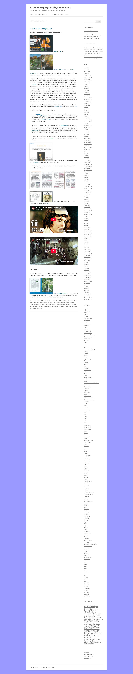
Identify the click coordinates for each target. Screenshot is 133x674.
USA (85, 579)
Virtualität (86, 583)
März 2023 (86, 114)
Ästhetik (58, 300)
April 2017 (86, 246)
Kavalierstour (64, 125)
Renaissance (87, 536)
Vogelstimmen (87, 586)
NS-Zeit (86, 503)
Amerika (86, 329)
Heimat (86, 488)
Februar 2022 (87, 138)
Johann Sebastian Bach (92, 624)
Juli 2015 (86, 285)
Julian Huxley (53, 306)
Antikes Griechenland (89, 335)
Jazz (85, 423)
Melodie (86, 475)
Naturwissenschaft (60, 302)
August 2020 (87, 172)
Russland (86, 542)
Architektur (86, 340)
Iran (85, 412)
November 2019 (88, 188)
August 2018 (87, 216)
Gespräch (86, 388)
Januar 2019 (87, 207)
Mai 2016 (86, 266)
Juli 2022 (86, 129)
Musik (45, 302)
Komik (85, 444)
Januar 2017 (87, 251)
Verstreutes (88, 323)
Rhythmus (86, 538)
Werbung (86, 592)
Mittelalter (86, 477)
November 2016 (88, 255)
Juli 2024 (86, 84)
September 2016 (88, 259)
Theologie (86, 572)
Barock (62, 300)
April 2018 (86, 223)
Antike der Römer (88, 333)
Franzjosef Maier (88, 618)
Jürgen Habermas (95, 625)
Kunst (86, 453)
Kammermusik (87, 429)
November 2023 (88, 99)
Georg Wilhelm (44, 116)
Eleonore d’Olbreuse (46, 119)
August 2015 (87, 283)
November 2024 (88, 77)
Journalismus (87, 425)
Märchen (86, 470)
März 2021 (86, 159)
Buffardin (36, 162)
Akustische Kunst (88, 318)
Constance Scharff (89, 614)
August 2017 (87, 238)
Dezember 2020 (88, 164)
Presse (86, 529)
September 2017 (88, 236)
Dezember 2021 (88, 142)
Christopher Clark (44, 304)
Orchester (86, 509)
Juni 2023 (86, 109)
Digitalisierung (87, 359)
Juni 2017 (86, 242)
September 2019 (88, 192)
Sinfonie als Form (88, 546)
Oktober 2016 (87, 257)
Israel (85, 418)
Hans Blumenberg (90, 619)
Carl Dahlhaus (88, 611)
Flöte (85, 372)
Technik (86, 568)
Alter (85, 327)
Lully (58, 306)
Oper (85, 507)
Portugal (86, 527)
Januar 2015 (87, 296)
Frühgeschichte (87, 377)
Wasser (86, 590)
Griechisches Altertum (89, 398)
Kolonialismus (87, 442)
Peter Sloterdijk (88, 630)
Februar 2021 (87, 160)
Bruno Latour (88, 608)
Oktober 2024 (87, 79)
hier (72, 69)
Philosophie (87, 516)
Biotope (34, 84)
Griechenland (87, 396)
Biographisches (89, 492)
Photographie (87, 520)
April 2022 (86, 134)
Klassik (86, 433)
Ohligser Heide (88, 629)
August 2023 (87, 105)
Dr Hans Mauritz (95, 615)
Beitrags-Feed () (88, 654)
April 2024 (86, 90)
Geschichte (71, 300)
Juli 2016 (86, 262)
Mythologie (49, 302)
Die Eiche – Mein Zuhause (59, 69)
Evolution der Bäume (37, 306)
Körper (85, 448)
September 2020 (88, 170)
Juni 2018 (86, 220)
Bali (85, 344)
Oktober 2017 (87, 234)
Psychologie (87, 531)
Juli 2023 (86, 107)
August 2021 (87, 149)
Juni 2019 (86, 197)
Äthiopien (87, 310)
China (85, 357)
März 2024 (86, 92)
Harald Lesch (100, 619)
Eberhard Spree (58, 106)
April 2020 (86, 179)
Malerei (86, 468)
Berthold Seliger (91, 606)
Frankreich (86, 373)
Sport (86, 316)
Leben (37, 302)
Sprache (86, 553)
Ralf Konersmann (88, 631)
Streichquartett (87, 557)
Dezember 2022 (88, 120)
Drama (85, 360)
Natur (54, 302)
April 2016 (86, 268)
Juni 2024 (86, 86)
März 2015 (86, 292)
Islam (85, 416)
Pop (85, 525)
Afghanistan (87, 309)
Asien (85, 342)
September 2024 (88, 81)
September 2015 (88, 281)
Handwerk (86, 401)
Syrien (85, 564)
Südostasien (87, 561)
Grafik (85, 394)
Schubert (98, 639)
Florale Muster (87, 370)
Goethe (100, 618)
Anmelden (86, 652)
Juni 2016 (86, 264)
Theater (72, 302)
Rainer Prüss (96, 630)
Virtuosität (86, 585)
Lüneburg (38, 114)
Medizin (86, 473)
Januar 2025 (87, 73)
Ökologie (86, 505)
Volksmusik (87, 588)
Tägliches (87, 322)
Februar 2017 (87, 249)
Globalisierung (87, 392)
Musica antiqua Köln (68, 306)
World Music (87, 596)
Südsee (86, 562)
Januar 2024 (87, 96)
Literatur (41, 302)
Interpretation (87, 410)
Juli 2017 (86, 240)
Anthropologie (87, 331)
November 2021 (88, 144)
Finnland (86, 368)
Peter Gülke (96, 629)
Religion (86, 535)
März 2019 (86, 203)
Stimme (86, 555)
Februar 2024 (87, 94)
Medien (86, 472)
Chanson (86, 355)
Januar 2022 (87, 140)
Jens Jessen (87, 622)
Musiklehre (86, 483)
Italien (85, 420)
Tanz (85, 566)
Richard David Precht (91, 636)
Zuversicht (86, 33)
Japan (85, 422)
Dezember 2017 (88, 231)
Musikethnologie (88, 481)
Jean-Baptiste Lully (36, 130)
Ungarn (86, 577)
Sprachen (87, 459)
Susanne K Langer (91, 641)
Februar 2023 (87, 116)
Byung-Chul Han (91, 610)
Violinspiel (98, 642)
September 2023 (88, 103)
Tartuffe (34, 308)
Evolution (86, 364)
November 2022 (88, 121)
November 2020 (88, 166)
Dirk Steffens (87, 615)
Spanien (86, 549)
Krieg (85, 449)
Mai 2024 (86, 88)
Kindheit (86, 431)
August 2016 (87, 260)
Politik (85, 523)
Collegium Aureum (90, 613)
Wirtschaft (86, 594)
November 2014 (88, 299)
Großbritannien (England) (90, 399)
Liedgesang (87, 461)
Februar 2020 (87, 183)
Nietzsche (96, 627)
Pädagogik (86, 512)
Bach (90, 605)
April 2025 (86, 68)
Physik (85, 522)
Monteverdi (93, 626)
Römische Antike (88, 540)
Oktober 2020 (87, 168)
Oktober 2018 (87, 212)
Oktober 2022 (87, 123)
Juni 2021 (86, 153)
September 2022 (88, 125)
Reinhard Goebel (93, 633)
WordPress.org (87, 658)
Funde (85, 379)
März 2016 (86, 270)
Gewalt (86, 390)
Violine (85, 581)
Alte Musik (53, 300)
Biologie (66, 300)
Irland (85, 414)
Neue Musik (87, 499)
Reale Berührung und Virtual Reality (60, 14)
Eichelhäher (68, 304)
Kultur (34, 302)
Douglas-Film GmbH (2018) (59, 293)
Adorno (86, 605)
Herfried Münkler (88, 620)
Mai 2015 (86, 288)
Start (31, 14)
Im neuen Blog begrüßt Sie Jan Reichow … (50, 7)
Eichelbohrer (33, 73)
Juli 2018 (86, 218)
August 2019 (87, 194)
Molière (61, 306)
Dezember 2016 (88, 253)
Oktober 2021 (87, 146)
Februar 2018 (87, 227)
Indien (85, 405)
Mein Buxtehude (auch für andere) (92, 36)
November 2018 (88, 210)
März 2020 (86, 181)
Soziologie (86, 548)
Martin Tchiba (87, 626)
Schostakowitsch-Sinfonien (90, 544)
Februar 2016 (87, 272)
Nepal (85, 498)
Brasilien (86, 353)
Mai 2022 (86, 133)
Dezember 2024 (88, 75)
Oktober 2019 (87, 190)
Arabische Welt (87, 336)
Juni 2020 (86, 175)
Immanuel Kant (88, 621)
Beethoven (94, 605)
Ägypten (86, 314)
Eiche (58, 304)
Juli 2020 (86, 173)
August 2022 (87, 127)
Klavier (85, 435)
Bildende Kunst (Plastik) (89, 349)
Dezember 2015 (88, 275)
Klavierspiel (87, 436)
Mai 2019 (86, 199)
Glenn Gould (95, 617)
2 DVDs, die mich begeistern (41, 28)
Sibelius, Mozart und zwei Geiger (92, 38)
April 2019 (86, 201)
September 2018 (88, 214)
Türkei (85, 575)
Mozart (86, 479)
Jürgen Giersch (87, 427)
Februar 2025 (87, 71)
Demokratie (96, 614)
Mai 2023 (86, 110)
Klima (85, 438)
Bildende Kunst (87, 348)
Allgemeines (87, 320)
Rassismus (96, 631)
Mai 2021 (86, 155)
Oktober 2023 (87, 101)
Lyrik (85, 466)
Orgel (85, 511)
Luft (85, 464)
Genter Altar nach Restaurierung (91, 383)
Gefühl (85, 381)
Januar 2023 (87, 118)
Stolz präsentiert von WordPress (47, 667)
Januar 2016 (87, 273)
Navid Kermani (89, 627)
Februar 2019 (87, 205)
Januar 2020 (87, 184)
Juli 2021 (86, 151)
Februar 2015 (87, 294)
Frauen (86, 375)
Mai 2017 (86, 244)
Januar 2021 (87, 162)
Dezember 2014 (88, 297)
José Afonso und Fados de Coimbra (92, 34)
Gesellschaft (87, 386)
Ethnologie (86, 362)
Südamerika (87, 559)
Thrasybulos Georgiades (90, 642)
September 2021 (88, 147)
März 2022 (86, 136)
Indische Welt (87, 407)
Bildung (86, 351)
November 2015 (88, 277)
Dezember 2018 (88, 209)
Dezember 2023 (88, 97)
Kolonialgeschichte (88, 440)
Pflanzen (67, 302)
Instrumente (87, 409)
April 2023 (86, 112)
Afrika (85, 312)
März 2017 (86, 247)
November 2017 (88, 233)
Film (85, 366)
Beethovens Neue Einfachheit (96, 49)
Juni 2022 (86, 131)
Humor (85, 403)
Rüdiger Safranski (89, 639)
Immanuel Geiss (46, 306)
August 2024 (87, 83)
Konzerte (86, 446)
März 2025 (86, 70)
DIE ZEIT (101, 614)
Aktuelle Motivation (93, 59)
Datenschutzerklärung (41, 14)
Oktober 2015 (87, 279)
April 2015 (86, 290)
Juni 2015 (86, 286)
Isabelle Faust (95, 621)
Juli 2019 (86, 196)
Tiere (85, 574)
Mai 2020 (86, 177)
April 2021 (86, 157)
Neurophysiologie (88, 501)
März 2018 (86, 225)
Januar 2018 (87, 229)
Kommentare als (89, 656)
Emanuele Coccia (90, 616)
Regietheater (87, 533)
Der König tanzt (57, 51)
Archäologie (87, 338)
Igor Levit (95, 620)
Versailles (39, 308)
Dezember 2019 (88, 186)
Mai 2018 (86, 222)
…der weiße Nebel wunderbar (91, 31)
